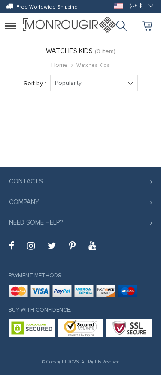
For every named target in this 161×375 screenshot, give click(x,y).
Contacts (26, 181)
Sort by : (35, 83)
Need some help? (36, 222)
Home (59, 65)
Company (24, 202)
